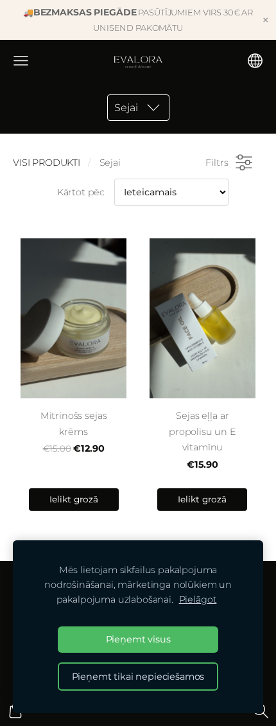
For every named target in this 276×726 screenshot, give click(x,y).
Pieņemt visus (138, 639)
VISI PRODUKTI (46, 162)
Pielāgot (198, 599)
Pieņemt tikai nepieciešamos (138, 676)
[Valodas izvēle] (255, 60)
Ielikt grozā (73, 499)
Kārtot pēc (81, 192)
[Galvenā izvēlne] (21, 60)
